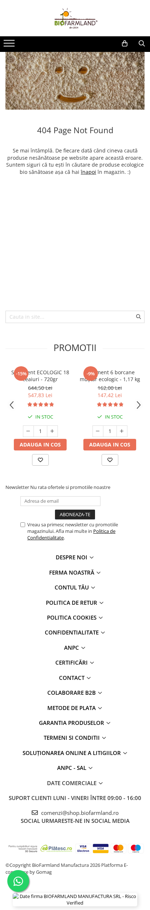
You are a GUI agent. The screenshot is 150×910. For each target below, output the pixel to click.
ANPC (72, 647)
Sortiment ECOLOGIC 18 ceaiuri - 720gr (40, 376)
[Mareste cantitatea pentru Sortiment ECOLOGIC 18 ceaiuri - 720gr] (52, 431)
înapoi (88, 171)
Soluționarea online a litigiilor (72, 752)
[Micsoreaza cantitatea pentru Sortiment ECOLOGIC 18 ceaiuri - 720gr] (28, 431)
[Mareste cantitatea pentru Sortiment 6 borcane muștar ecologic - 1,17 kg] (122, 431)
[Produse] (10, 45)
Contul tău (72, 587)
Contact (72, 677)
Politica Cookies (72, 617)
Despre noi (72, 557)
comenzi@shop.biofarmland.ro (79, 812)
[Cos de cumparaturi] (125, 43)
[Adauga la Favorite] (40, 460)
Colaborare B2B (72, 692)
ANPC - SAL (72, 767)
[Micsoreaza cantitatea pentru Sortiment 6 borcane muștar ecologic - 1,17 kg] (97, 431)
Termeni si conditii (72, 737)
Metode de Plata (72, 707)
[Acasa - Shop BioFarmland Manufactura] (75, 18)
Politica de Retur (72, 602)
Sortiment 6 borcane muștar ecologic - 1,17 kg (110, 376)
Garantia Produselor (72, 722)
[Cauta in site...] (142, 43)
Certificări (72, 662)
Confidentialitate (72, 632)
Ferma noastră (72, 572)
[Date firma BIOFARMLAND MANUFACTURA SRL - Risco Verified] (75, 899)
